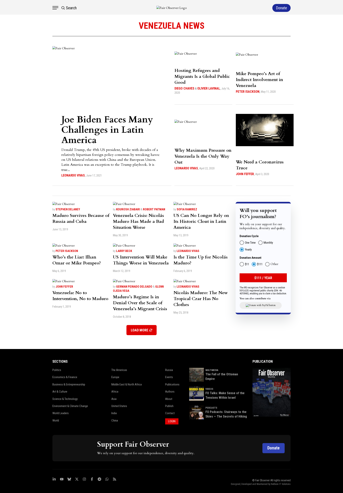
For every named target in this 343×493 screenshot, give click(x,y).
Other (274, 264)
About (168, 399)
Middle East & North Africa (126, 384)
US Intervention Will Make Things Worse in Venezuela (141, 260)
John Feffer (245, 174)
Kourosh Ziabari (128, 209)
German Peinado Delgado (134, 286)
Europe (115, 377)
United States (119, 406)
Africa (114, 391)
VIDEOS (209, 389)
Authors (169, 391)
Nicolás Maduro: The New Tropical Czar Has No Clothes (200, 299)
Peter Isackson (247, 91)
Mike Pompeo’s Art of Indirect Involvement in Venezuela (259, 80)
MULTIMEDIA (211, 370)
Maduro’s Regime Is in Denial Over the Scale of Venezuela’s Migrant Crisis (140, 303)
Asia (114, 399)
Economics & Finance (64, 377)
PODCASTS (211, 407)
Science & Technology (65, 399)
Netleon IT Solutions (281, 484)
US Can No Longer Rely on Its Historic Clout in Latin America (201, 221)
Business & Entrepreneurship (68, 384)
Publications (172, 384)
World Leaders (60, 413)
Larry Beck (124, 251)
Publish (169, 406)
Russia (169, 370)
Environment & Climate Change (70, 406)
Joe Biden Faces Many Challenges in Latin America (107, 129)
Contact (170, 413)
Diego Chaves (184, 88)
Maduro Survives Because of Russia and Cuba (80, 218)
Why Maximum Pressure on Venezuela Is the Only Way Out (202, 156)
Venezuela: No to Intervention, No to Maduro (80, 296)
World (55, 420)
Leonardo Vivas (73, 175)
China (114, 420)
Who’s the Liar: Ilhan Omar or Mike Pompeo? (76, 260)
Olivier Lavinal (208, 88)
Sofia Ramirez (187, 209)
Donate (273, 447)
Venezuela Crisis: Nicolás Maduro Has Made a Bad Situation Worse (138, 221)
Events (169, 377)
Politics (56, 370)
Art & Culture (59, 391)
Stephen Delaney (68, 209)
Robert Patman (154, 209)
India (114, 413)
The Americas (119, 370)
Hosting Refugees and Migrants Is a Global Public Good (202, 76)
